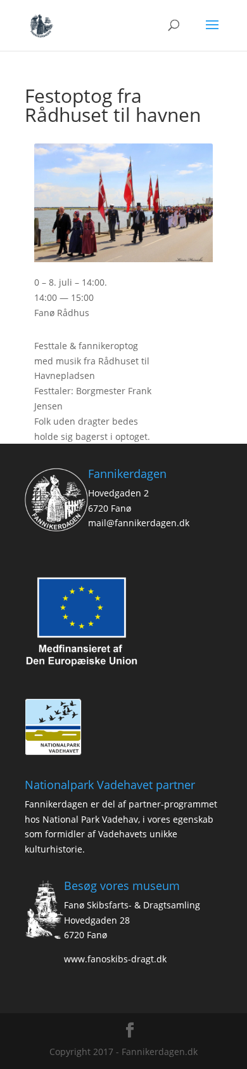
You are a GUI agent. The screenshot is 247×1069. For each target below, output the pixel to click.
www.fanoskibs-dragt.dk (115, 959)
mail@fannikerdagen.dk (138, 523)
